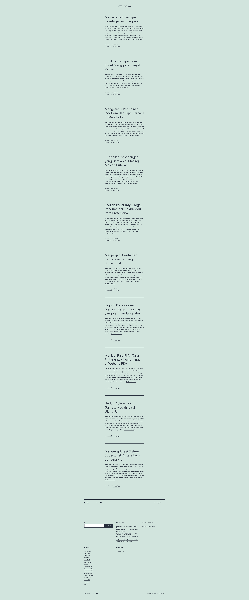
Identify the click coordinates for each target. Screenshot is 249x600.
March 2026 (87, 562)
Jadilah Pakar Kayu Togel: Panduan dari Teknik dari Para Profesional (123, 209)
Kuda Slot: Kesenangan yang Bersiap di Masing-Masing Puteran (122, 161)
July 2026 (87, 553)
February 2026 (88, 564)
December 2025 (88, 568)
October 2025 (88, 573)
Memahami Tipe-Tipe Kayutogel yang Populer (126, 527)
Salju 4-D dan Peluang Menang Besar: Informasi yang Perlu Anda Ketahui (123, 309)
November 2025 (88, 571)
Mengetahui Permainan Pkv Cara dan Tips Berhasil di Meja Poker (124, 113)
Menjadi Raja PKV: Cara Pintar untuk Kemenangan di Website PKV (123, 359)
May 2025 (87, 584)
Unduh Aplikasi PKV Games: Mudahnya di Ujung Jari (120, 407)
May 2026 (87, 557)
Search (86, 523)
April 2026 (87, 560)
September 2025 (89, 575)
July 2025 (87, 580)
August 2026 (87, 551)
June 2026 (87, 555)
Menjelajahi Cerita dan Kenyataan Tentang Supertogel (121, 259)
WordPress (161, 593)
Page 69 (99, 503)
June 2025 (87, 582)
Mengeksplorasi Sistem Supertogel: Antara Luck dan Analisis (122, 455)
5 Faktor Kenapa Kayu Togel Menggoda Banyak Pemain (123, 65)
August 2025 (87, 577)
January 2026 (88, 566)
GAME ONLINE (116, 46)
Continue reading (137, 39)
